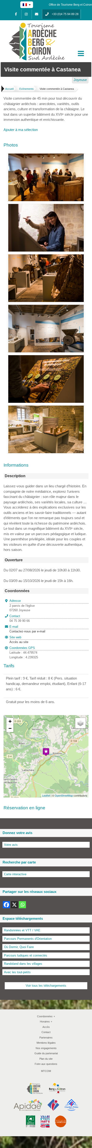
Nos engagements (46, 1048)
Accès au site (18, 642)
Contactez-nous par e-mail (27, 629)
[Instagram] (26, 14)
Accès (46, 1027)
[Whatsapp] (22, 904)
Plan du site (46, 1058)
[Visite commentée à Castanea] (46, 156)
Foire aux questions (46, 1064)
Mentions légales (46, 1042)
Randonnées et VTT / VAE (22, 930)
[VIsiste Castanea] (46, 307)
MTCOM (46, 1071)
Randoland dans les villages (23, 963)
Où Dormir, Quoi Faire (19, 947)
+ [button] (10, 721)
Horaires (46, 1021)
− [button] (10, 728)
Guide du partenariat (46, 1053)
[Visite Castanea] (46, 257)
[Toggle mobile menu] (81, 53)
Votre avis (11, 845)
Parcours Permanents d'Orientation (28, 938)
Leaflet (46, 795)
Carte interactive (15, 874)
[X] (14, 904)
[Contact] (36, 14)
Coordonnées (46, 1016)
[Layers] (80, 723)
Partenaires (46, 1037)
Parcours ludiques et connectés (25, 955)
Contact (46, 1032)
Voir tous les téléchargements (46, 985)
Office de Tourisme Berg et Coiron (70, 4)
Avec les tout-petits (17, 972)
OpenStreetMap (64, 795)
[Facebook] (16, 14)
